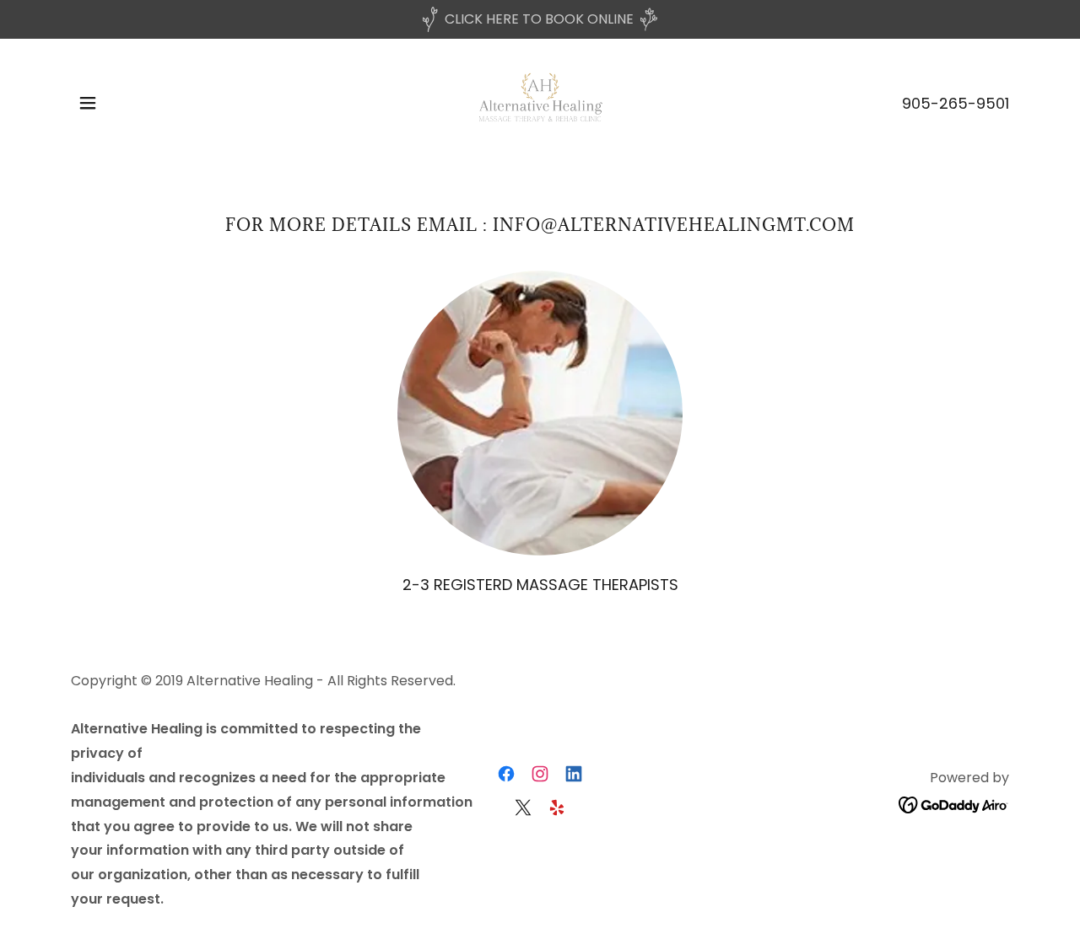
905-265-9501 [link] (955, 103)
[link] (539, 101)
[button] (88, 103)
